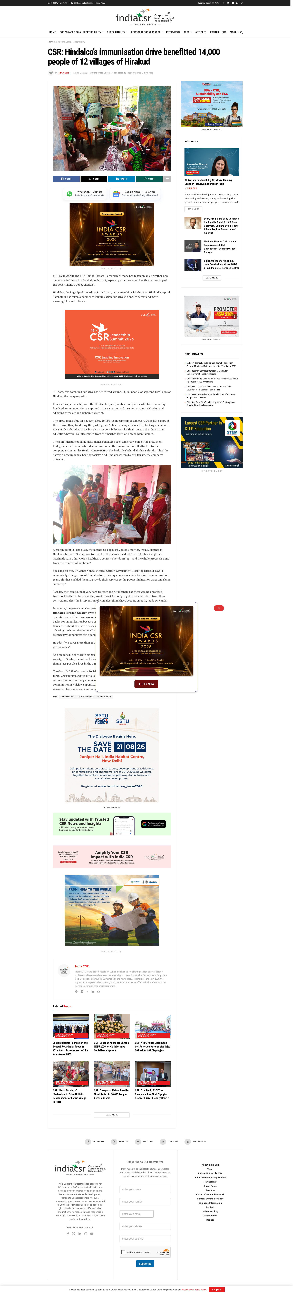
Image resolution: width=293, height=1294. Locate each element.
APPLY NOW (146, 684)
